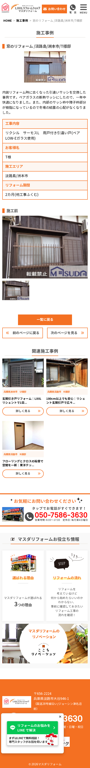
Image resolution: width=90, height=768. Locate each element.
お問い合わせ (57, 9)
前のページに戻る (26, 333)
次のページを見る (64, 333)
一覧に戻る (45, 319)
